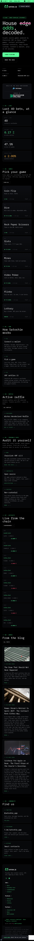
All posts (7, 642)
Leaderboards (11, 889)
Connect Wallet (25, 6)
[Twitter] (6, 878)
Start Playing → (11, 54)
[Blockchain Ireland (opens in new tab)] (17, 96)
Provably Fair (11, 887)
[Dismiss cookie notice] (27, 936)
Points (9, 901)
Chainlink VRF (11, 910)
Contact (9, 891)
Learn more (7, 937)
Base (8, 912)
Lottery (9, 903)
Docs (8, 885)
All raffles (7, 407)
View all (6, 182)
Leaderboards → (8, 525)
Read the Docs (10, 60)
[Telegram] (9, 878)
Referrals (10, 898)
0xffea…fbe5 (7, 558)
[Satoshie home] (11, 6)
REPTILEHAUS (10, 914)
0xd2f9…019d (7, 533)
